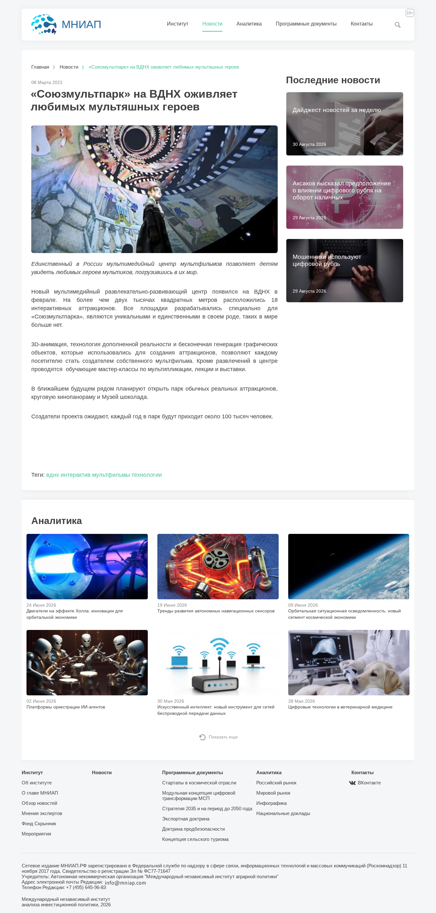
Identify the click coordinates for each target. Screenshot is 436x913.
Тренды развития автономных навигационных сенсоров (215, 610)
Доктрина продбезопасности (193, 829)
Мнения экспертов (42, 813)
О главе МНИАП (40, 793)
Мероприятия (36, 833)
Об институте (37, 782)
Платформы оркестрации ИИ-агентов (65, 706)
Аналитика (249, 23)
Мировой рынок (273, 793)
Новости (212, 23)
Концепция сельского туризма (195, 839)
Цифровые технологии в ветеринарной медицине (340, 706)
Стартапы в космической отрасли (199, 782)
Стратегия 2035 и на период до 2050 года (207, 808)
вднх (52, 475)
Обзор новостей (39, 803)
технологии (147, 475)
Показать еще (223, 736)
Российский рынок (276, 782)
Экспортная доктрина (185, 818)
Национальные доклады (283, 813)
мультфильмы (111, 475)
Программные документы (306, 23)
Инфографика (271, 803)
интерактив (76, 475)
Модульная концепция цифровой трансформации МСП (198, 795)
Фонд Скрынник (39, 823)
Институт (177, 23)
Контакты (362, 23)
